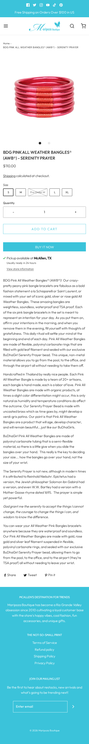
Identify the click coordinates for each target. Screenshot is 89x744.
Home (6, 43)
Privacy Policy (45, 663)
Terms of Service (44, 643)
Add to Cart (44, 229)
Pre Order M (37, 192)
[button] (44, 97)
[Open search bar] (72, 26)
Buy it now (44, 247)
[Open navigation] (5, 26)
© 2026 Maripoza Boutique (44, 730)
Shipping (9, 176)
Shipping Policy (44, 656)
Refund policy (44, 649)
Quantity (8, 203)
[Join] (73, 706)
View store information (20, 269)
